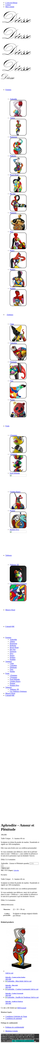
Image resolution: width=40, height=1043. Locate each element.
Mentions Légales (11, 1031)
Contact (8, 5)
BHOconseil (21, 1008)
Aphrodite (16, 870)
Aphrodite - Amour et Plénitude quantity (15, 863)
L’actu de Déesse (11, 3)
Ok (14, 1041)
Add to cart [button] (9, 973)
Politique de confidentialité (14, 1027)
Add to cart (5, 868)
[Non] (35, 1041)
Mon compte (9, 7)
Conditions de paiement (13, 1018)
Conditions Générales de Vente (16, 1016)
